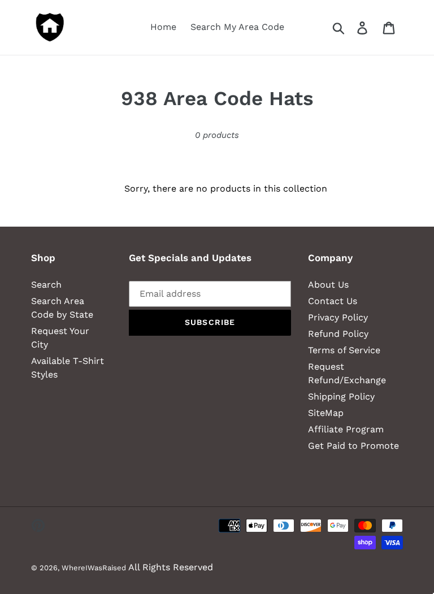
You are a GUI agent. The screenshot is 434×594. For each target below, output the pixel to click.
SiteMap (326, 412)
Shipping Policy (341, 396)
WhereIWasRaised (94, 567)
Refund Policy (338, 333)
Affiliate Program (346, 429)
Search (46, 284)
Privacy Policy (338, 317)
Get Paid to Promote (353, 445)
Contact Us (332, 301)
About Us (328, 284)
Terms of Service (344, 350)
